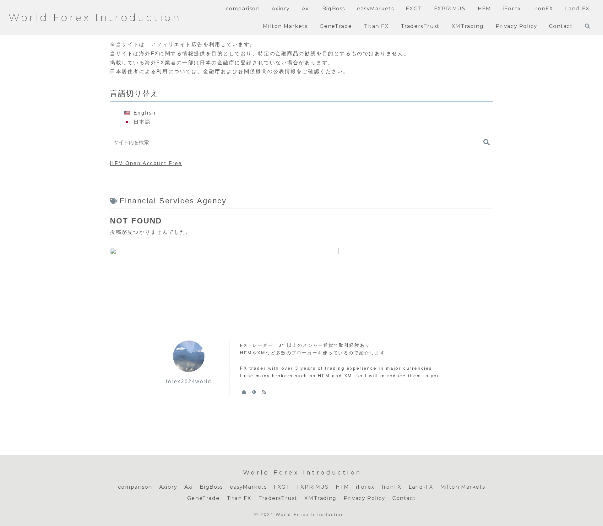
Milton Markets (462, 487)
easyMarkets (248, 487)
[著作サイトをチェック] (244, 392)
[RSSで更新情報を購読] (264, 392)
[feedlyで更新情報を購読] (254, 392)
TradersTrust (277, 498)
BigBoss (211, 487)
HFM (342, 487)
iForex (365, 487)
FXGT (282, 487)
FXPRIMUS (313, 487)
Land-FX (421, 487)
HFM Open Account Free (146, 163)
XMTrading (320, 498)
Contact (404, 498)
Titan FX (239, 498)
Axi (188, 487)
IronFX (392, 487)
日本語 (142, 122)
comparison (135, 487)
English (144, 112)
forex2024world (189, 381)
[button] (486, 142)
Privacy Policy (364, 498)
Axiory (168, 487)
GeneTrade (203, 498)
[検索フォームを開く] (587, 26)
